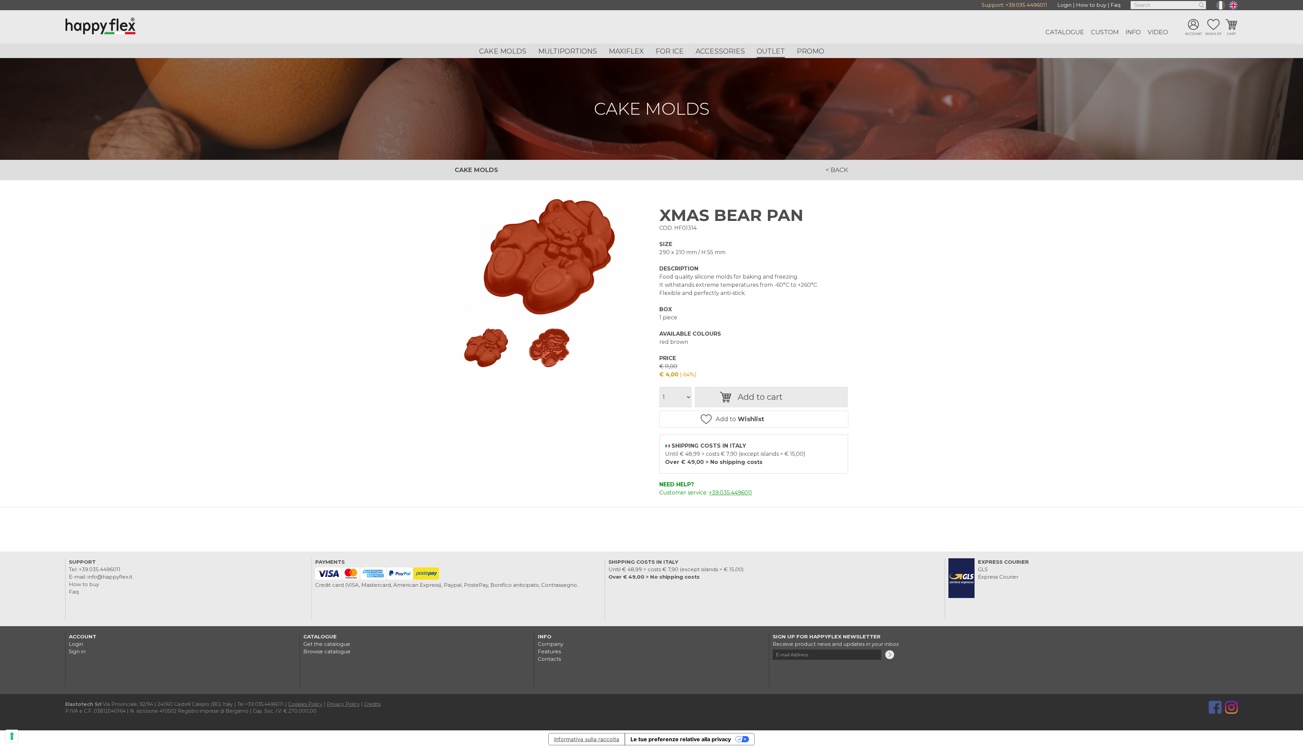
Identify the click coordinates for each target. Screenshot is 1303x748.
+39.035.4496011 (1026, 5)
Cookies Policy (305, 704)
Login (1064, 5)
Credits (372, 704)
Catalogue (1064, 32)
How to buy (1091, 5)
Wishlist (1213, 34)
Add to (740, 419)
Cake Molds (502, 51)
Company (550, 644)
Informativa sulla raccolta (586, 739)
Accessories (720, 51)
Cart (1231, 34)
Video (1158, 32)
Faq (1115, 5)
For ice (670, 51)
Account (1193, 34)
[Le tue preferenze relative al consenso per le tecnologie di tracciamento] (11, 736)
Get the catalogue (326, 644)
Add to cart (760, 397)
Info (1133, 32)
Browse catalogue (327, 651)
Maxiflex (626, 51)
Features (549, 651)
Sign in (77, 651)
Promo (810, 51)
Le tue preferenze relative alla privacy (680, 739)
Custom (1105, 32)
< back (837, 170)
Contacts (549, 659)
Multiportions (567, 51)
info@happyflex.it (110, 577)
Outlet (771, 51)
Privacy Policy (343, 704)
